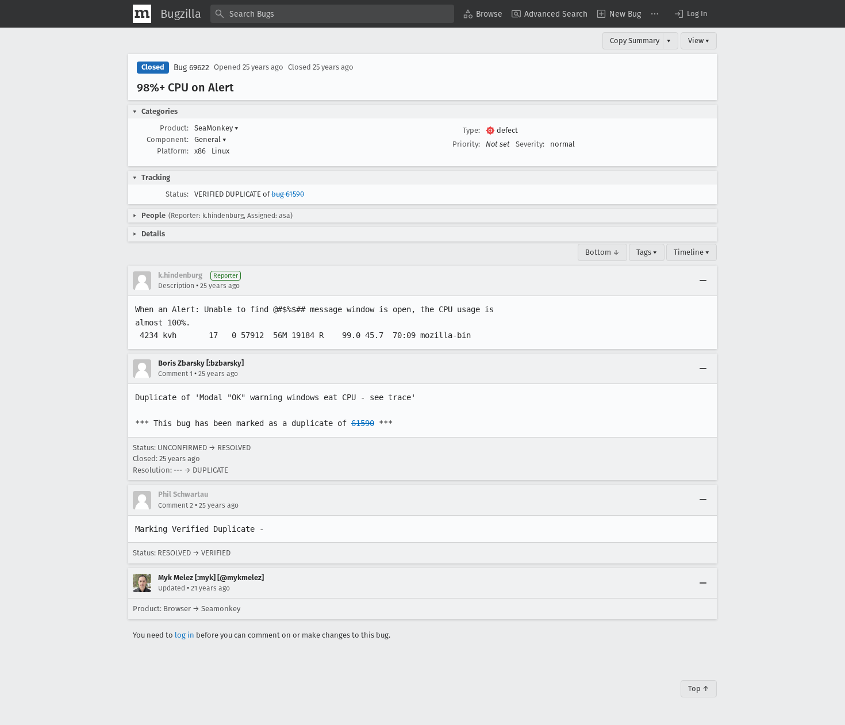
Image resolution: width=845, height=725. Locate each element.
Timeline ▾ (691, 252)
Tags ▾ (646, 252)
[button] (690, 14)
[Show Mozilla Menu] (142, 14)
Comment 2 (175, 505)
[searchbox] (332, 14)
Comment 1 (175, 374)
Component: (168, 139)
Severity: (530, 144)
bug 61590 (287, 194)
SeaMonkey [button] (216, 128)
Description (176, 286)
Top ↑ (698, 688)
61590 (362, 423)
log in (184, 635)
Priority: (466, 144)
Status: (177, 194)
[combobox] (332, 14)
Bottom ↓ (602, 252)
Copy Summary (634, 40)
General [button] (210, 139)
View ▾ (698, 40)
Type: (471, 130)
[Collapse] (703, 280)
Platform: (173, 151)
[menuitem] (483, 14)
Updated (171, 588)
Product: (174, 128)
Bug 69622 (191, 67)
